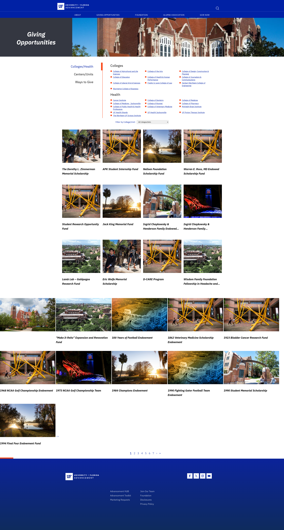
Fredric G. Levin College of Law (160, 83)
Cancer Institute (119, 100)
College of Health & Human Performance (159, 78)
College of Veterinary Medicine (160, 106)
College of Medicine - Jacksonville (127, 103)
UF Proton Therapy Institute (193, 112)
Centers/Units (83, 74)
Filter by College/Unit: (125, 122)
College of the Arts (155, 71)
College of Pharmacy (190, 103)
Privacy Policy (147, 503)
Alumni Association (173, 15)
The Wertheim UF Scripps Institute (127, 115)
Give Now (204, 15)
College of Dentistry (156, 100)
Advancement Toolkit (120, 495)
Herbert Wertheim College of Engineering (193, 84)
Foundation (141, 15)
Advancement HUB (119, 491)
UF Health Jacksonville (157, 112)
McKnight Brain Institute (191, 106)
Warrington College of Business (125, 89)
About (77, 15)
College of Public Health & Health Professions (126, 107)
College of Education (121, 77)
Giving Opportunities (108, 15)
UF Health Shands (120, 112)
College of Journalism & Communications (191, 78)
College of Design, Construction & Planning (195, 72)
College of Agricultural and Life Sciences (125, 72)
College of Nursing (155, 103)
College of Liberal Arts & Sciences (126, 83)
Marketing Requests (120, 499)
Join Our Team (147, 491)
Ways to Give (84, 82)
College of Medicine (190, 100)
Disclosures (146, 499)
